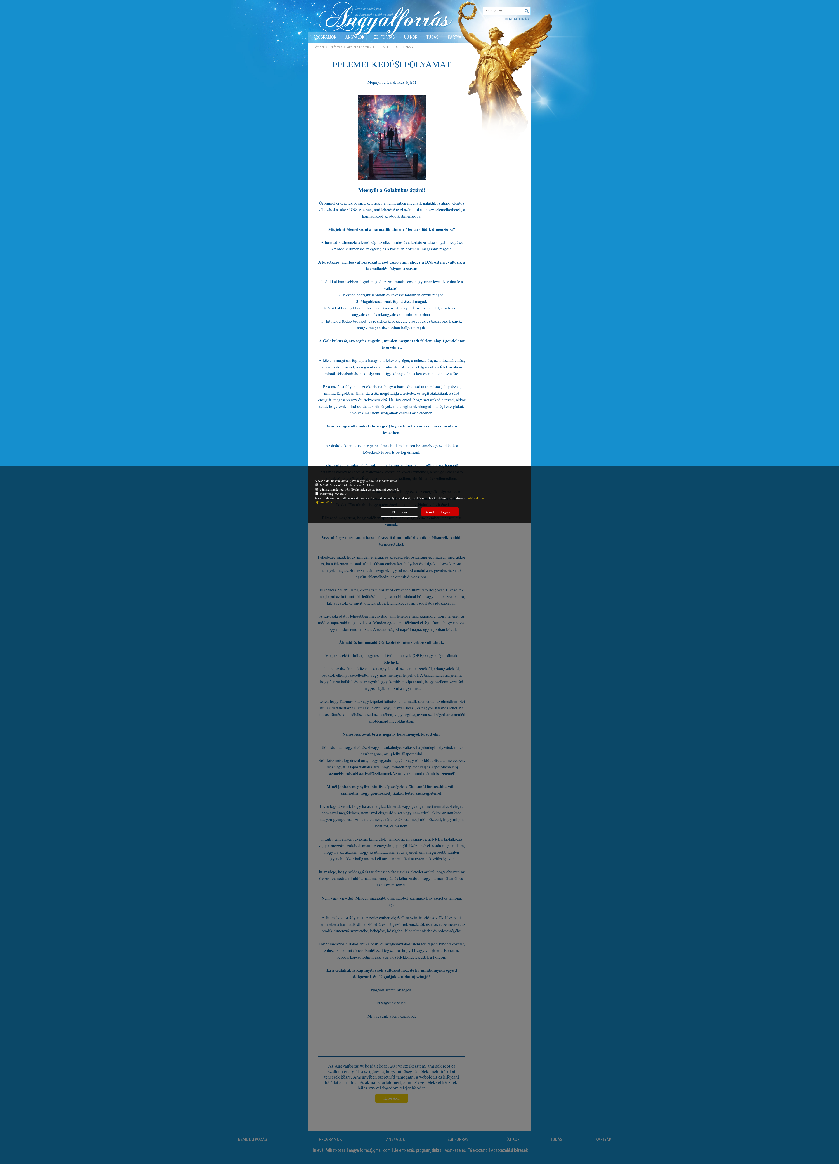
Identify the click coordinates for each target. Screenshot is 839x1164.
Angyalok (354, 37)
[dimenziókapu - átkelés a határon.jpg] (392, 178)
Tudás (432, 37)
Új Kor (410, 37)
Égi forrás (384, 37)
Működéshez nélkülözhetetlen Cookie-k (346, 485)
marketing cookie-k (333, 494)
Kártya (454, 37)
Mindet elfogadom (439, 511)
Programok (324, 37)
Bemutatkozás (517, 19)
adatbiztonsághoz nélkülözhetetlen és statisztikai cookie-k (359, 489)
